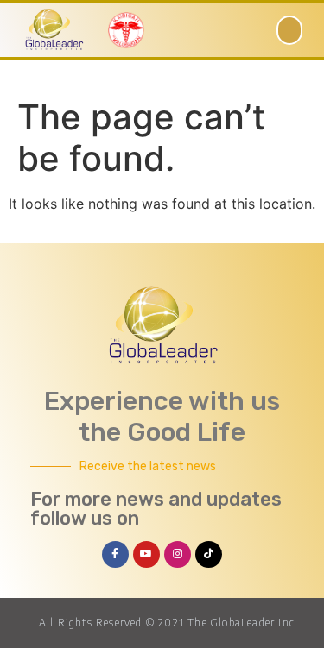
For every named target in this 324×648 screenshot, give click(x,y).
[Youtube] (146, 554)
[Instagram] (177, 554)
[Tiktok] (208, 554)
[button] (289, 30)
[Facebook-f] (115, 554)
